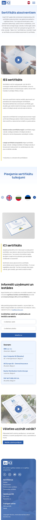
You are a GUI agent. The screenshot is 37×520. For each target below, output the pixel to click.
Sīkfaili (5, 508)
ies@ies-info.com (17, 310)
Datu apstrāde (7, 506)
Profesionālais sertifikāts (10, 487)
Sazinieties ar (7, 499)
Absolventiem (7, 484)
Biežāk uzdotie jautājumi (13, 442)
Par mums (6, 496)
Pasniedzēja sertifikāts (9, 489)
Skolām (5, 482)
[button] (34, 197)
